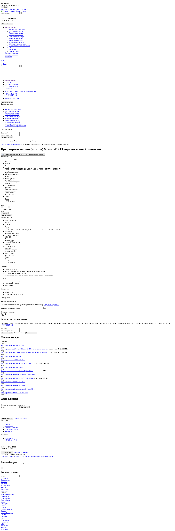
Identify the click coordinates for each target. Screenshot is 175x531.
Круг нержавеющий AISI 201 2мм (12, 345)
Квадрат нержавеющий (17, 29)
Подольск (4, 507)
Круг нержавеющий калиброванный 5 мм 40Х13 (18, 374)
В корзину (5, 213)
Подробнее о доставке (51, 305)
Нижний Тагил (6, 496)
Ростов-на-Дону (6, 509)
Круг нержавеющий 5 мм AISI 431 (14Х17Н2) (17, 378)
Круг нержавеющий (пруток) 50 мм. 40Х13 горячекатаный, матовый (24, 349)
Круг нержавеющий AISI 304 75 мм (13, 356)
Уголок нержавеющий (16, 42)
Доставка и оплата (11, 53)
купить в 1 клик (6, 215)
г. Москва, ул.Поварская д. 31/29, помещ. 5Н (20, 91)
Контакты (8, 57)
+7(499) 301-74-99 (21, 9)
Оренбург (4, 504)
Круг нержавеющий (16, 31)
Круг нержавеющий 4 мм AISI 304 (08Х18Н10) (17, 363)
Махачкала (4, 491)
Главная (3, 144)
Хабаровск (4, 525)
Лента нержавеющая (16, 33)
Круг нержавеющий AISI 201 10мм (13, 382)
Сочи (2, 518)
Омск (3, 502)
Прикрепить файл (7, 333)
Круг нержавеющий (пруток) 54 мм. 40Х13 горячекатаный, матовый (24, 352)
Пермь (3, 505)
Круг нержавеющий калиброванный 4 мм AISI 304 (18, 389)
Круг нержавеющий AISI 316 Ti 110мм (14, 393)
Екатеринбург (5, 485)
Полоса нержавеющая (16, 37)
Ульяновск (4, 522)
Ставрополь (5, 520)
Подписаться (25, 407)
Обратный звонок (7, 24)
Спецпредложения (11, 55)
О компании (9, 47)
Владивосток (5, 480)
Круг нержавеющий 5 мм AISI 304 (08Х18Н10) (17, 371)
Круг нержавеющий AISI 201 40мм (13, 385)
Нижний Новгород (7, 494)
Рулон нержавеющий (16, 38)
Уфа (2, 524)
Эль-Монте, (9, 438)
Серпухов (4, 516)
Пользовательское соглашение (11, 456)
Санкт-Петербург (7, 513)
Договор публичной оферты (32, 456)
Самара (3, 511)
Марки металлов (47, 456)
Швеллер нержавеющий (17, 44)
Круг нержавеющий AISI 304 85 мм (13, 367)
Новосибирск (5, 500)
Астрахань (4, 478)
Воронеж (4, 483)
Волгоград (4, 482)
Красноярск (5, 489)
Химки (3, 527)
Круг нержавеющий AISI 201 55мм (13, 360)
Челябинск (4, 529)
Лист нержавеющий (16, 35)
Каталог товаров (10, 27)
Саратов (3, 514)
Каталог (7, 424)
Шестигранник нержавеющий (19, 46)
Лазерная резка (14, 51)
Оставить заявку (7, 137)
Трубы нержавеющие (16, 40)
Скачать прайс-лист (8, 9)
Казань (3, 487)
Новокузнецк (5, 498)
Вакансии (12, 49)
